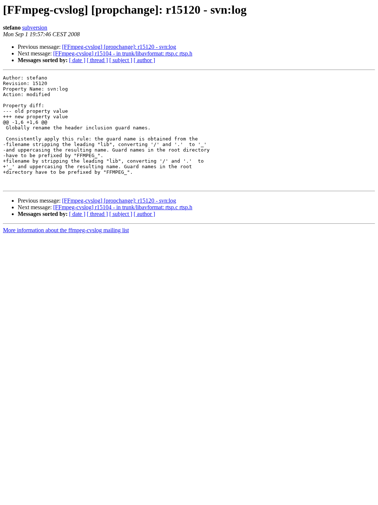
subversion (34, 27)
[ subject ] (120, 60)
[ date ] (77, 60)
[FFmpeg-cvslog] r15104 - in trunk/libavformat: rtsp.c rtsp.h (122, 53)
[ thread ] (97, 60)
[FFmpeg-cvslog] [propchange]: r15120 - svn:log (119, 47)
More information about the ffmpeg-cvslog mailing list (66, 230)
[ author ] (144, 60)
